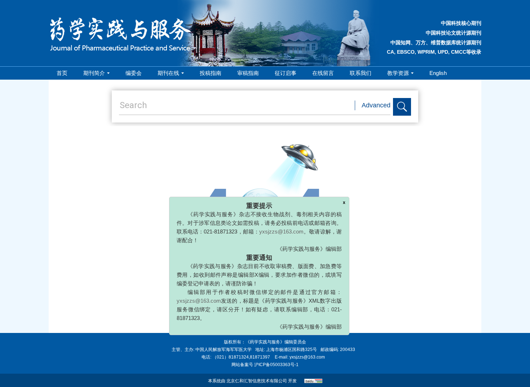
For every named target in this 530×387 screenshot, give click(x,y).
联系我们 (360, 73)
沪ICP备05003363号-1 (276, 364)
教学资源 (398, 73)
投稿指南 (210, 73)
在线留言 (323, 73)
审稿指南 (248, 73)
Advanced (376, 105)
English (438, 73)
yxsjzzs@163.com (288, 224)
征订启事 (285, 73)
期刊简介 (94, 73)
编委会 (133, 73)
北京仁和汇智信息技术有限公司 (256, 380)
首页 (62, 73)
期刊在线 (168, 73)
